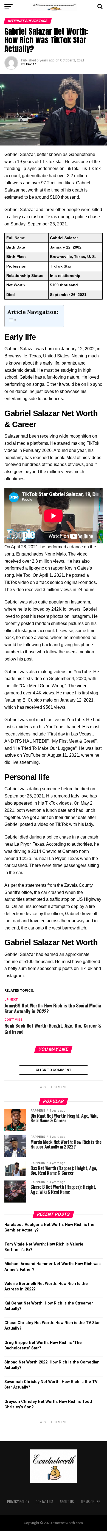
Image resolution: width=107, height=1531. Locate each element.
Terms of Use (90, 1501)
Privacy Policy (18, 1501)
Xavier (31, 64)
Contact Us (44, 1501)
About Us (67, 1501)
